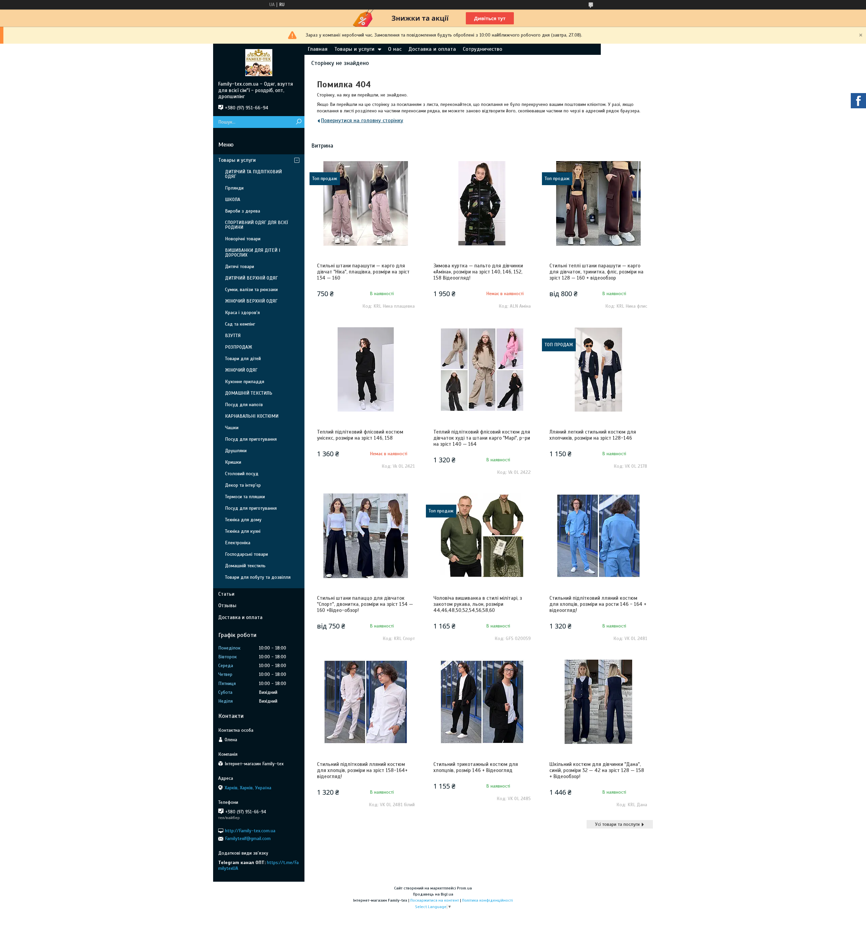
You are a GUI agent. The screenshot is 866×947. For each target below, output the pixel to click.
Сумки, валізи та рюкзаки (251, 289)
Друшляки (236, 451)
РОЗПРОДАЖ (238, 347)
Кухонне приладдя (244, 381)
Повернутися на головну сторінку (362, 120)
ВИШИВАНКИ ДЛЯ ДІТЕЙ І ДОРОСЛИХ (252, 252)
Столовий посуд (241, 474)
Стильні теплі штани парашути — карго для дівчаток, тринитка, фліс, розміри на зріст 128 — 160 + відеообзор (596, 272)
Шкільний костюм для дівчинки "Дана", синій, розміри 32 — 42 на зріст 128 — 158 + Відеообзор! (596, 770)
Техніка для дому (243, 520)
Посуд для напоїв (244, 405)
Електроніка (237, 543)
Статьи (226, 594)
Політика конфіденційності (487, 900)
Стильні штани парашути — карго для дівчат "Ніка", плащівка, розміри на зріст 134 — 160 (363, 272)
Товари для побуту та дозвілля (258, 577)
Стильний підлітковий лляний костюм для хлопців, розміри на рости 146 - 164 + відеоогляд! (597, 604)
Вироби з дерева (242, 211)
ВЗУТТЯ (233, 335)
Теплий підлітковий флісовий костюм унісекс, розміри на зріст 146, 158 (360, 435)
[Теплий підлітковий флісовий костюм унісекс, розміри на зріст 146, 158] (365, 369)
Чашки (231, 428)
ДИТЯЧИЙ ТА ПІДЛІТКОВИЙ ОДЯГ (253, 174)
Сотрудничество (482, 49)
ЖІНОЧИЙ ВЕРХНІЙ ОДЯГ (251, 301)
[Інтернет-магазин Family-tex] (258, 62)
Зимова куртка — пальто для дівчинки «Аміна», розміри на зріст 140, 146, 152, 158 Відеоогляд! (478, 272)
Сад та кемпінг (240, 324)
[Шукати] (298, 122)
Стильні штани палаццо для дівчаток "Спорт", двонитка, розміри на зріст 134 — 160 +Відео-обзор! (365, 604)
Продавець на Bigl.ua (433, 894)
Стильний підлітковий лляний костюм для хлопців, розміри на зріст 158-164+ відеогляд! (362, 770)
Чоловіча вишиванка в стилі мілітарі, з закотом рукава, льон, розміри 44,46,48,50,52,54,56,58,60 (477, 604)
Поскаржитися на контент (434, 900)
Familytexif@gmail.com (248, 838)
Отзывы (227, 605)
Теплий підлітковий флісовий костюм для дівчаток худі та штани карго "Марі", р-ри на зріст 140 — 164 (481, 438)
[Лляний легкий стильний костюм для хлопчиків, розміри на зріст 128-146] (598, 369)
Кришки (233, 462)
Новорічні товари (242, 239)
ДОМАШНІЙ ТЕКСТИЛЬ (248, 393)
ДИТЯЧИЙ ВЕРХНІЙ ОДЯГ (251, 278)
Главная (317, 49)
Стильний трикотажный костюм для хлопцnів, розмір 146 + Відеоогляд (475, 767)
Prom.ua (464, 888)
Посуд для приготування (251, 439)
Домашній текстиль (245, 566)
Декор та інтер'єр (243, 485)
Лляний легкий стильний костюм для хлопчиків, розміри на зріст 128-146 (592, 435)
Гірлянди (234, 188)
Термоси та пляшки (245, 497)
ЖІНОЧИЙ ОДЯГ (241, 370)
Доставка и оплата (432, 49)
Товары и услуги (354, 49)
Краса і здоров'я (242, 312)
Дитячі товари (239, 266)
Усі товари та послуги (617, 824)
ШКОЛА (232, 199)
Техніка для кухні (242, 531)
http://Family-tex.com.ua (250, 831)
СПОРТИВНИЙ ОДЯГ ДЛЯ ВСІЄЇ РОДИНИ (256, 225)
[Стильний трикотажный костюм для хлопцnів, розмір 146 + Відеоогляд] (482, 702)
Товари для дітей (243, 358)
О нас (395, 49)
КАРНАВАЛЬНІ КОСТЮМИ (251, 416)
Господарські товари (246, 554)
